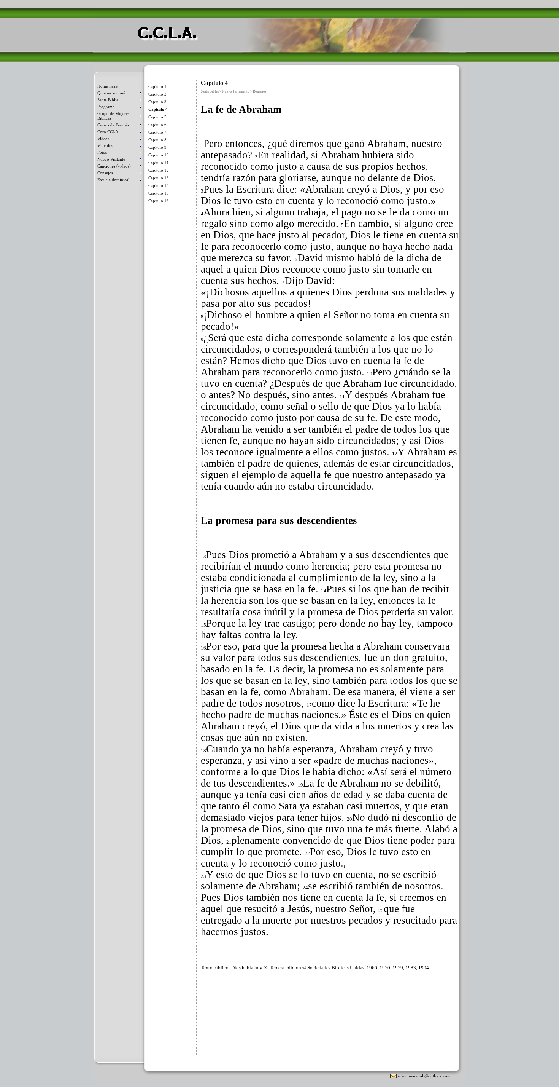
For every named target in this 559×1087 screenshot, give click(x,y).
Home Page (107, 86)
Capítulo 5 (157, 117)
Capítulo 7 (157, 132)
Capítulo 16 (158, 200)
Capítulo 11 (158, 162)
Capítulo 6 (157, 124)
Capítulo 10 (158, 155)
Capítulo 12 (158, 170)
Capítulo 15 (158, 193)
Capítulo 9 (157, 147)
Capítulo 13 (158, 178)
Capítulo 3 (157, 101)
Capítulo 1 (157, 86)
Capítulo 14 (158, 185)
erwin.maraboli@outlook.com (424, 1076)
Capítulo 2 (157, 94)
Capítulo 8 (157, 139)
